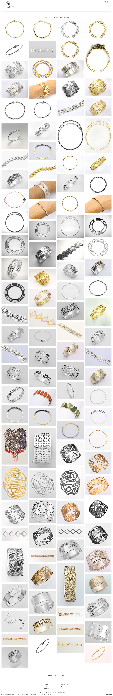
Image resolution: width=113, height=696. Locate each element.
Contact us (100, 2)
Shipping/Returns (51, 692)
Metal (50, 17)
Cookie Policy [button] (49, 694)
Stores (90, 2)
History (46, 686)
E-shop (94, 2)
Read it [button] (109, 694)
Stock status (66, 17)
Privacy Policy (57, 692)
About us (86, 2)
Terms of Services (63, 692)
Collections (56, 17)
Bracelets (45, 17)
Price (61, 17)
